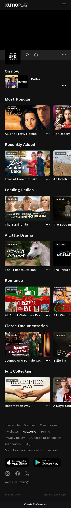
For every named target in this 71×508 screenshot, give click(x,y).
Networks (29, 431)
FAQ (28, 444)
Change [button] (24, 482)
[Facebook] (18, 473)
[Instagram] (8, 473)
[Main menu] (64, 5)
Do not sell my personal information (31, 450)
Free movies (48, 425)
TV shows (12, 431)
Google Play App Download (47, 463)
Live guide (12, 425)
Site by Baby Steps (55, 494)
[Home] (16, 5)
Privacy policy (15, 438)
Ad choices (13, 444)
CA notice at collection (45, 438)
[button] (35, 81)
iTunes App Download (17, 463)
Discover (30, 425)
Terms (45, 431)
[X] (27, 473)
